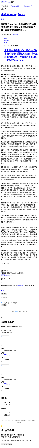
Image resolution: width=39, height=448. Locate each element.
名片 (5, 43)
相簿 (5, 38)
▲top (2, 290)
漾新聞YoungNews (6, 275)
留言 (23, 285)
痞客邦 (19, 285)
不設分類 (16, 34)
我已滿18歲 (4, 444)
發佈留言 (3, 305)
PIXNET (8, 420)
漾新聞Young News (13, 14)
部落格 (6, 40)
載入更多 (3, 294)
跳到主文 (4, 19)
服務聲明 (19, 422)
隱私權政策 (32, 420)
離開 (10, 444)
